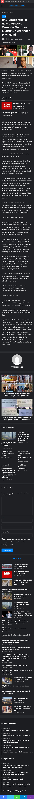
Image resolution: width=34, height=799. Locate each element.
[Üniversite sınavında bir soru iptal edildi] (7, 105)
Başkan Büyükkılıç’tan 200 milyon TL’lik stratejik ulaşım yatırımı (23, 582)
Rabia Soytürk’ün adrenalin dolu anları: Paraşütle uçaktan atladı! (15, 641)
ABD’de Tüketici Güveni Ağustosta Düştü (8, 453)
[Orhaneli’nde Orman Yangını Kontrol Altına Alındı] (9, 436)
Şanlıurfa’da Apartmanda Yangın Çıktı (15, 113)
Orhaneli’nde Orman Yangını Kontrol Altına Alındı (9, 444)
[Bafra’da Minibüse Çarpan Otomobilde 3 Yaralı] (7, 680)
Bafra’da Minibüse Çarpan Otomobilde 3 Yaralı (23, 679)
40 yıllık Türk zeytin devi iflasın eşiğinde (15, 686)
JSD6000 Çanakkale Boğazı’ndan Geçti (21, 565)
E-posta (4, 525)
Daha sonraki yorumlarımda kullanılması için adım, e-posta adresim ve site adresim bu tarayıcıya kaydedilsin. (16, 541)
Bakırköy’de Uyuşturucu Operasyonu (22, 467)
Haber (12, 12)
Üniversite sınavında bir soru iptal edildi (22, 573)
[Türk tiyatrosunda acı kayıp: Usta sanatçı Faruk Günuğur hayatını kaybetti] (7, 614)
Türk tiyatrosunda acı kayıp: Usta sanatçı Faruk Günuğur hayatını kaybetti (23, 614)
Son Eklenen (17, 558)
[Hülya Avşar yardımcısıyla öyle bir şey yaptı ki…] (7, 596)
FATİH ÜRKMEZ (8, 39)
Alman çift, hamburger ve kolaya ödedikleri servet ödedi (22, 709)
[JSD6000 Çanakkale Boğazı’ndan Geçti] (7, 566)
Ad (3, 518)
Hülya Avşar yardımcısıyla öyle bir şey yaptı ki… (23, 595)
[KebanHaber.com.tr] (17, 6)
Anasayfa (6, 12)
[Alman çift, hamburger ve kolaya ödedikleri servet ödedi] (7, 709)
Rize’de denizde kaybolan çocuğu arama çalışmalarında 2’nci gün (16, 648)
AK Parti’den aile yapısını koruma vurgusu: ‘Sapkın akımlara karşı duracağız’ (23, 436)
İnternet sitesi (6, 532)
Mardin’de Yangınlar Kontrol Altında (21, 699)
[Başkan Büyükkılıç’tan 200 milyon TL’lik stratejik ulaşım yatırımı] (7, 582)
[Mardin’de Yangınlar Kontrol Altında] (7, 700)
